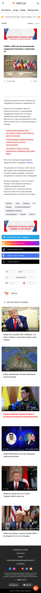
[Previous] (2, 17)
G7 (34, 203)
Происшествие (33, 10)
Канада (8, 207)
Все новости (6, 10)
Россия (23, 214)
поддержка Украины (14, 211)
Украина (26, 203)
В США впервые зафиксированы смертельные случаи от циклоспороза (20, 142)
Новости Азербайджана (12, 17)
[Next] (39, 17)
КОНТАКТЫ (20, 553)
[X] (18, 568)
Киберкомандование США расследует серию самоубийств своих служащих (20, 133)
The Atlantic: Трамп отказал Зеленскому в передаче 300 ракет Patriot (20, 151)
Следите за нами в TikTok (15, 249)
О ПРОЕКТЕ (21, 564)
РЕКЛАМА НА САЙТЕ (20, 550)
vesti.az (32, 214)
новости (9, 203)
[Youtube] (22, 568)
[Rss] (31, 568)
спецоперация (11, 214)
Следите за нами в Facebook (15, 255)
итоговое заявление (22, 207)
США (17, 203)
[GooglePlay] (13, 585)
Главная (30, 23)
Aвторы (15, 10)
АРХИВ (20, 557)
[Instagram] (14, 568)
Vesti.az (30, 162)
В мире (23, 10)
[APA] (20, 579)
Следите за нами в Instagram (16, 243)
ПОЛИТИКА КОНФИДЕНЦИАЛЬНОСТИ (20, 560)
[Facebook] (10, 568)
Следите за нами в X (13, 261)
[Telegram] (26, 568)
